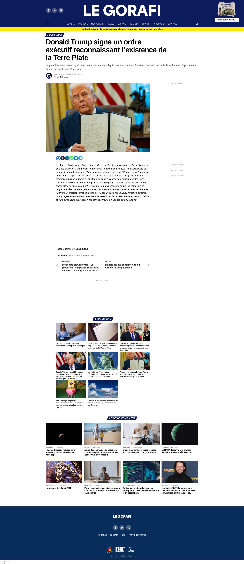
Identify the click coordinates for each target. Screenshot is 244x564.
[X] (62, 158)
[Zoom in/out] (9, 561)
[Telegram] (80, 158)
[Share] (4, 561)
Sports (145, 24)
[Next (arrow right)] (4, 563)
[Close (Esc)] (1, 561)
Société (71, 24)
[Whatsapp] (71, 158)
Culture (122, 24)
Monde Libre (97, 24)
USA (94, 256)
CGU (123, 535)
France (110, 24)
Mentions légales (137, 535)
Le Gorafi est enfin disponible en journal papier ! (122, 29)
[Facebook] (58, 158)
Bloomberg (68, 249)
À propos (102, 535)
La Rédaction (62, 77)
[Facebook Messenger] (76, 158)
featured (77, 256)
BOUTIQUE (172, 24)
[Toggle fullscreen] (6, 561)
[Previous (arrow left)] (1, 563)
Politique (83, 24)
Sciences (134, 24)
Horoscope (158, 24)
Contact (114, 535)
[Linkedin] (67, 158)
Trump (87, 256)
